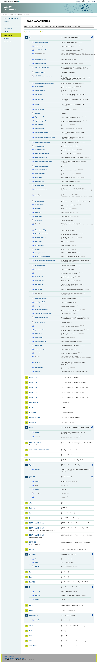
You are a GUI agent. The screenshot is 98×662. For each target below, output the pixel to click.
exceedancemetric (40, 146)
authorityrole (38, 94)
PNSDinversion (39, 245)
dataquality (33, 422)
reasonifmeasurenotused (42, 273)
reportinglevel (39, 276)
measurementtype (40, 173)
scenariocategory (40, 322)
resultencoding (39, 284)
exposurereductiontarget (42, 153)
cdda (31, 407)
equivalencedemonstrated (42, 142)
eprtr (31, 427)
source (37, 489)
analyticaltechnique (40, 63)
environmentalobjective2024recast (45, 137)
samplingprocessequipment (43, 313)
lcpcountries (38, 592)
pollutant (37, 249)
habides (32, 508)
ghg (30, 503)
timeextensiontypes (40, 349)
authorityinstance (40, 90)
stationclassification (40, 341)
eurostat (32, 455)
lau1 (30, 572)
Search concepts (46, 32)
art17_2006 (33, 387)
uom (31, 636)
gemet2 (32, 477)
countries (37, 469)
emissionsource (39, 128)
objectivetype (38, 220)
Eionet (11, 14)
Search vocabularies (31, 32)
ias (30, 513)
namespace (38, 212)
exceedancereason (40, 149)
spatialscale (38, 333)
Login (78, 1)
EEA (11, 1)
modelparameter (39, 201)
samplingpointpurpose (41, 309)
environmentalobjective (41, 132)
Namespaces (7, 42)
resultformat (38, 289)
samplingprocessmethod (42, 317)
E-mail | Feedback (9, 656)
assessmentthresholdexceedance (44, 83)
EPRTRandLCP (35, 443)
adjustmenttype (39, 46)
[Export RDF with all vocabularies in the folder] (92, 37)
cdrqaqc (37, 104)
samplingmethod (40, 302)
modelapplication (40, 185)
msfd (31, 605)
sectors (37, 599)
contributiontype (39, 109)
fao (30, 460)
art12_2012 (33, 377)
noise (31, 610)
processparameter (40, 265)
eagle (36, 562)
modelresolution (39, 204)
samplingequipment (40, 298)
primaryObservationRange (42, 256)
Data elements (8, 28)
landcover (33, 554)
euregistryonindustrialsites (39, 450)
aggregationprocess (40, 59)
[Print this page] (82, 1)
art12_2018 (33, 382)
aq (30, 37)
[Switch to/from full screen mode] (85, 1)
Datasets (6, 21)
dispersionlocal (39, 117)
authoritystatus (39, 99)
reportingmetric (39, 280)
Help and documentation (11, 18)
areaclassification (40, 72)
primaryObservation (40, 252)
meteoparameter (39, 181)
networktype (38, 216)
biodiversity (33, 402)
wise (31, 641)
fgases (31, 465)
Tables (5, 25)
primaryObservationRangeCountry (45, 260)
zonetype (37, 371)
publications (33, 615)
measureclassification (41, 157)
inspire (31, 549)
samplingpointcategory (41, 306)
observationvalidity (40, 230)
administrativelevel (40, 50)
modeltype (38, 208)
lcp (30, 587)
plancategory (38, 241)
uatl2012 (37, 566)
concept (37, 481)
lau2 (30, 577)
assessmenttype (39, 86)
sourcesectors (39, 326)
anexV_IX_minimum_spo (42, 67)
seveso (32, 626)
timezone (37, 362)
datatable (37, 113)
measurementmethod (41, 169)
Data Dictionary (18, 14)
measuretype (38, 177)
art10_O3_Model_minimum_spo (44, 76)
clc (35, 559)
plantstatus (38, 595)
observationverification (41, 234)
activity (37, 432)
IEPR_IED (32, 542)
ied (30, 518)
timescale (37, 353)
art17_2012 (33, 392)
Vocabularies (8, 35)
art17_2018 (33, 397)
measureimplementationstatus (43, 161)
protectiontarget (39, 269)
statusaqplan (38, 345)
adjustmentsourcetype (41, 42)
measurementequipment (42, 166)
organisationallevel (40, 237)
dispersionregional (40, 121)
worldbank (33, 646)
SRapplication (39, 337)
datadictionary (34, 417)
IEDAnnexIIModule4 (36, 535)
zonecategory (38, 367)
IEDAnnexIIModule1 (36, 523)
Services (6, 38)
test (30, 631)
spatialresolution (40, 330)
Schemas (6, 31)
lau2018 (32, 582)
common (32, 412)
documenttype (39, 124)
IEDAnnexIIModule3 (36, 528)
